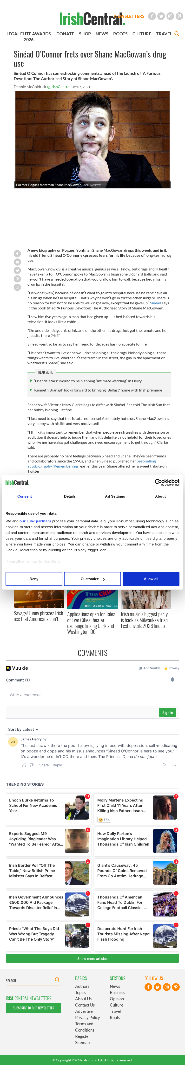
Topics (80, 992)
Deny (34, 579)
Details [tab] (70, 496)
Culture (116, 1004)
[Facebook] (152, 16)
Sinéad (156, 303)
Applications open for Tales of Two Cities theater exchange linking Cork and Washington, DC (91, 622)
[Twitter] (161, 16)
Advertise (84, 1011)
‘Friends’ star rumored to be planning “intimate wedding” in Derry (88, 381)
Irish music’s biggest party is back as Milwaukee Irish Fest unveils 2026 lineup (144, 620)
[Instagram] (170, 16)
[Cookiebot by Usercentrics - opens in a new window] (158, 482)
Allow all (151, 579)
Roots (115, 1017)
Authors (82, 986)
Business (117, 992)
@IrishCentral (58, 86)
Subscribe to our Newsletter (33, 1007)
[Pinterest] (179, 16)
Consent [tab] (24, 496)
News (115, 986)
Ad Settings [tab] (115, 496)
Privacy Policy (87, 1017)
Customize (90, 579)
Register (82, 1036)
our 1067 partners (35, 521)
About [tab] (160, 496)
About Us (83, 998)
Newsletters (129, 16)
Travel (115, 1011)
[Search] (176, 34)
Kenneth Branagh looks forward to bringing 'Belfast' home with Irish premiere (98, 390)
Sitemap (82, 1042)
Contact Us (85, 1004)
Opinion (117, 998)
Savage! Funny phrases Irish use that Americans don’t (38, 616)
